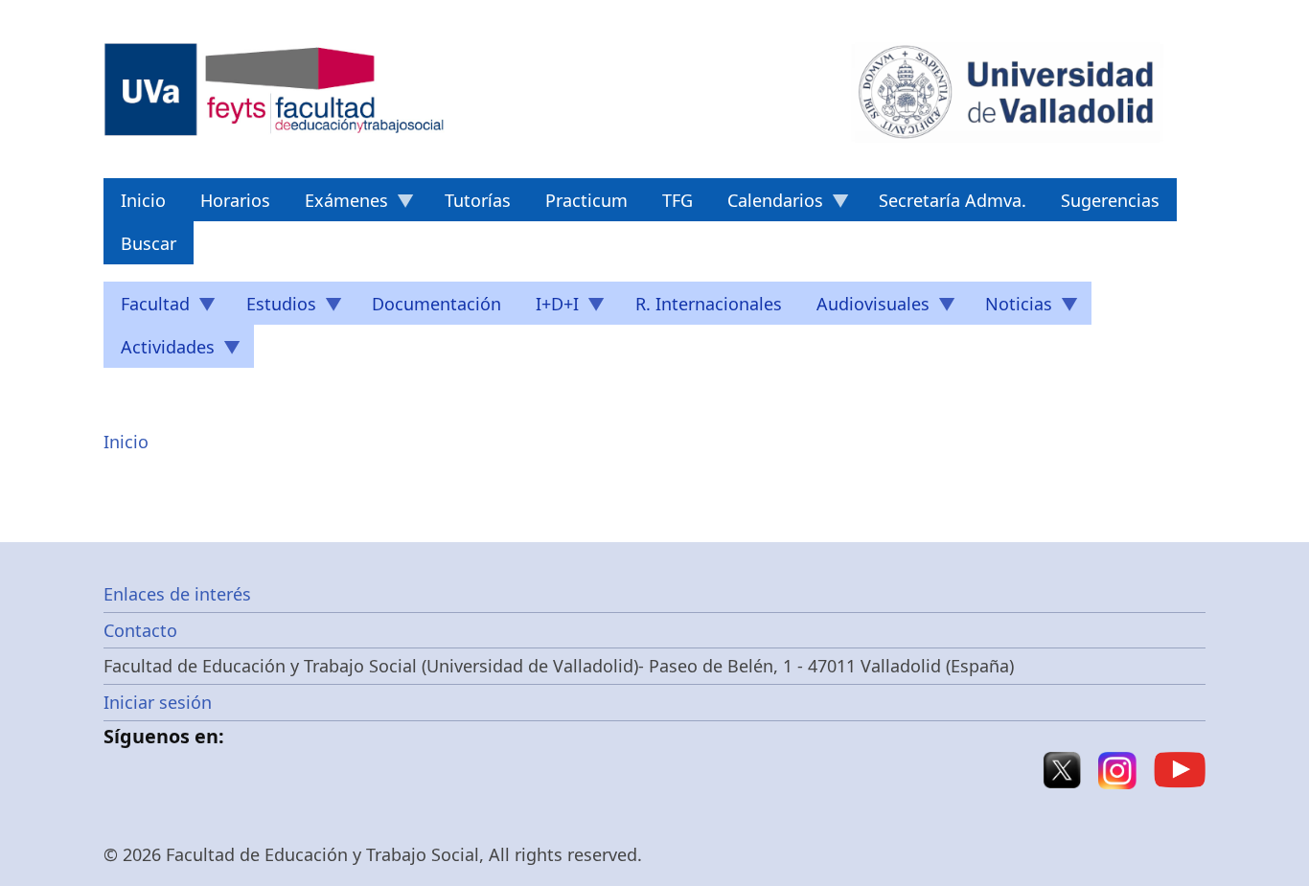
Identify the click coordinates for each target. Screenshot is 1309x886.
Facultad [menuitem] (146, 308)
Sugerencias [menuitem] (1110, 200)
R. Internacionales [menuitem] (708, 303)
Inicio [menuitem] (143, 200)
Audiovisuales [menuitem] (864, 308)
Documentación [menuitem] (436, 303)
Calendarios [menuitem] (766, 205)
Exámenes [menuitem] (337, 205)
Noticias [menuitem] (1010, 308)
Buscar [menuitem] (148, 243)
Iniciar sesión (157, 702)
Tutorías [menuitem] (478, 200)
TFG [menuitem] (677, 200)
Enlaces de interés (177, 593)
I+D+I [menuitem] (548, 308)
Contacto (140, 630)
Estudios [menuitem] (272, 308)
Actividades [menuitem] (159, 351)
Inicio (126, 441)
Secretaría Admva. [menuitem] (952, 200)
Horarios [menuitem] (235, 200)
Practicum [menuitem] (586, 200)
